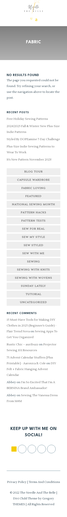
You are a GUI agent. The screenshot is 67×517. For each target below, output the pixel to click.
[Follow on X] (41, 449)
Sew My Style (33, 237)
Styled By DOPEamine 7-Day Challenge (33, 139)
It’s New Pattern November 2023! (29, 159)
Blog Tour (33, 171)
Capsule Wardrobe (33, 179)
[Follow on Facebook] (22, 449)
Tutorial (33, 294)
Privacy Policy (17, 482)
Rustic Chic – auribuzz (22, 344)
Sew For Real (33, 228)
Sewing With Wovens (33, 277)
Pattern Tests (33, 220)
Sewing (33, 261)
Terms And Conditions (44, 482)
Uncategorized (33, 302)
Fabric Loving (33, 188)
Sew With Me (33, 253)
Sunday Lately (33, 286)
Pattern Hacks (33, 212)
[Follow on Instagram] (32, 449)
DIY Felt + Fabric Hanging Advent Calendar (31, 369)
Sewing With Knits (33, 269)
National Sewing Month (33, 204)
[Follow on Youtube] (51, 449)
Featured (33, 196)
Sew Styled (33, 245)
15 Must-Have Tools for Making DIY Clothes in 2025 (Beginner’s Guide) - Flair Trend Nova (31, 325)
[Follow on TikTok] (14, 449)
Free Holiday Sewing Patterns (27, 119)
